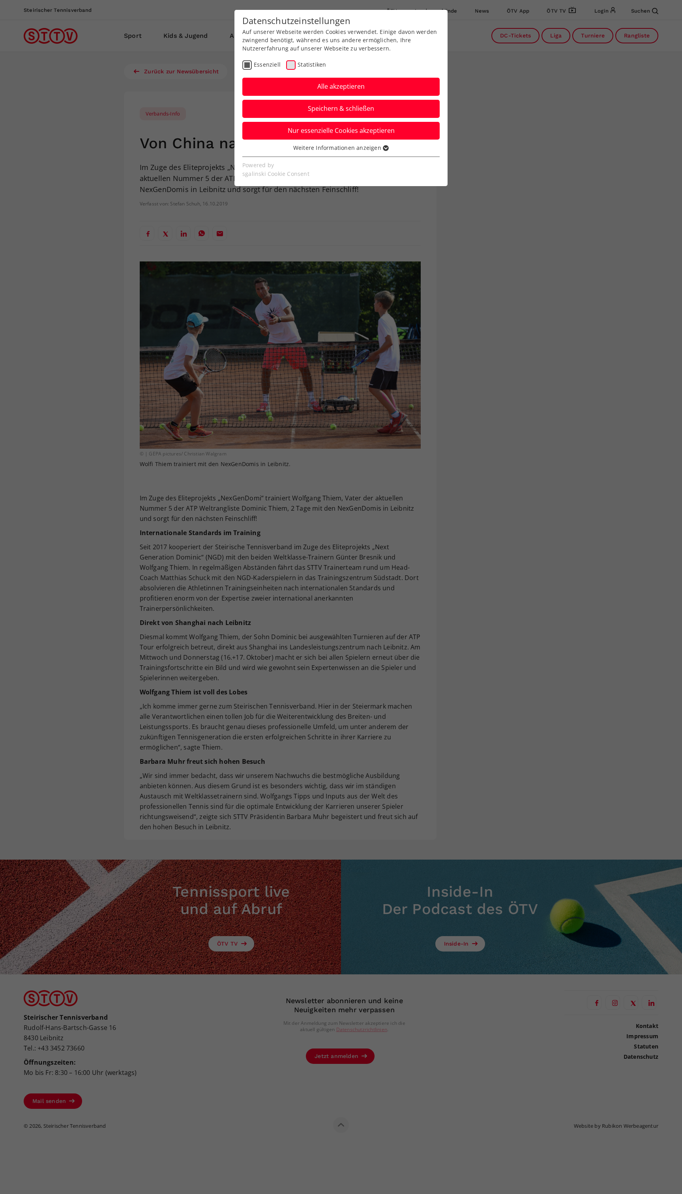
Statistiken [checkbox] (312, 64)
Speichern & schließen (341, 108)
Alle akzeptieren (341, 86)
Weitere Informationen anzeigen (338, 147)
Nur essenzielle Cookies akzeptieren (341, 130)
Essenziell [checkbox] (267, 64)
